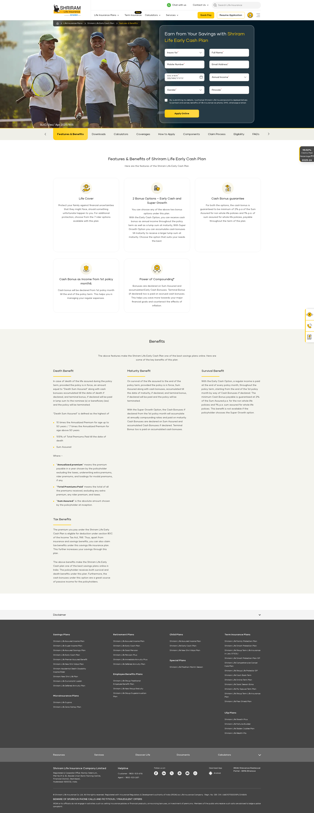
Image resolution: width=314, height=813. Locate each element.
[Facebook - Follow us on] (156, 773)
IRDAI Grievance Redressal (247, 768)
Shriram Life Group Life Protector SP (241, 671)
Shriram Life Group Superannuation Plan (129, 695)
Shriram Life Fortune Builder (238, 724)
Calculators (121, 134)
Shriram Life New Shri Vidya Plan (68, 664)
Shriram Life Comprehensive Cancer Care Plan (241, 664)
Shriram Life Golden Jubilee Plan (239, 729)
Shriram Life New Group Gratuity (128, 689)
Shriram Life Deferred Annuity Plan (69, 686)
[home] (57, 23)
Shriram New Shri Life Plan (65, 677)
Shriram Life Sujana (62, 703)
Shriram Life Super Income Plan (67, 646)
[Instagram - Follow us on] (180, 773)
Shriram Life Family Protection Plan (241, 641)
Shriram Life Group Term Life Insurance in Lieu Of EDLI (242, 652)
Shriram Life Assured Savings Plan (69, 650)
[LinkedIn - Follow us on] (164, 773)
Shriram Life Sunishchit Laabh (67, 681)
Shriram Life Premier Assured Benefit (70, 660)
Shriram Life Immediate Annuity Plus (130, 660)
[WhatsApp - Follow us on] (195, 773)
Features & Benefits (70, 134)
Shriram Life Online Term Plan (238, 680)
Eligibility (239, 134)
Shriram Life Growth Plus (236, 720)
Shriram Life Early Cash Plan (100, 23)
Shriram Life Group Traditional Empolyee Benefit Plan (127, 682)
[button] (45, 134)
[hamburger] (258, 15)
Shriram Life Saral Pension (125, 650)
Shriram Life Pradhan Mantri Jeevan (186, 667)
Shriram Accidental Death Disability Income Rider (69, 670)
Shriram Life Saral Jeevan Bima (239, 685)
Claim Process (217, 134)
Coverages (143, 134)
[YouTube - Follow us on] (187, 773)
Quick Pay (205, 15)
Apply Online (181, 113)
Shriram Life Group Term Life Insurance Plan (242, 695)
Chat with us (179, 5)
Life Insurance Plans (72, 23)
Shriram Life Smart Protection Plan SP (242, 658)
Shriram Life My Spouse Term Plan (240, 689)
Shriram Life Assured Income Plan (68, 641)
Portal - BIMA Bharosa (245, 771)
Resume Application (231, 15)
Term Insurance (133, 15)
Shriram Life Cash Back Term (238, 675)
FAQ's (256, 134)
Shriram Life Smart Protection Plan (241, 646)
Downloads (99, 134)
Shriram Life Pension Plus (125, 655)
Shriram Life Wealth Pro (235, 733)
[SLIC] (69, 10)
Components (191, 134)
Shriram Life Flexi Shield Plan (238, 702)
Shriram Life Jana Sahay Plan (67, 707)
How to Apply (166, 134)
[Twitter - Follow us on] (172, 773)
